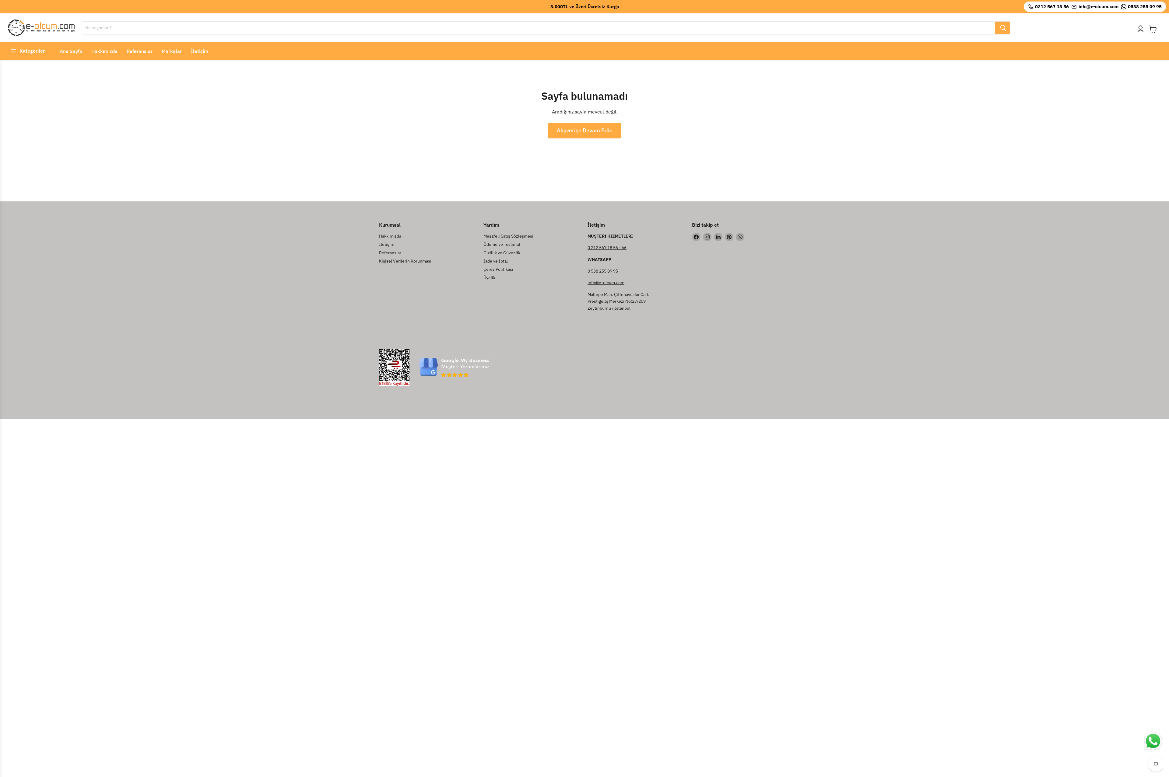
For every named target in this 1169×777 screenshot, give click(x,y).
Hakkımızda (104, 51)
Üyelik (489, 277)
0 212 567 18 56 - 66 (607, 247)
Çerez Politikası (498, 269)
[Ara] (1002, 28)
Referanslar (140, 51)
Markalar (172, 51)
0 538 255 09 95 (603, 271)
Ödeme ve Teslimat (501, 244)
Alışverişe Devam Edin (585, 130)
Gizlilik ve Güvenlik (501, 253)
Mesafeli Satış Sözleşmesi (508, 236)
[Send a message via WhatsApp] (1153, 741)
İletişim (199, 51)
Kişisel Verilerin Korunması (405, 261)
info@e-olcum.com (606, 282)
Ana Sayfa (71, 51)
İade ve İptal (495, 261)
